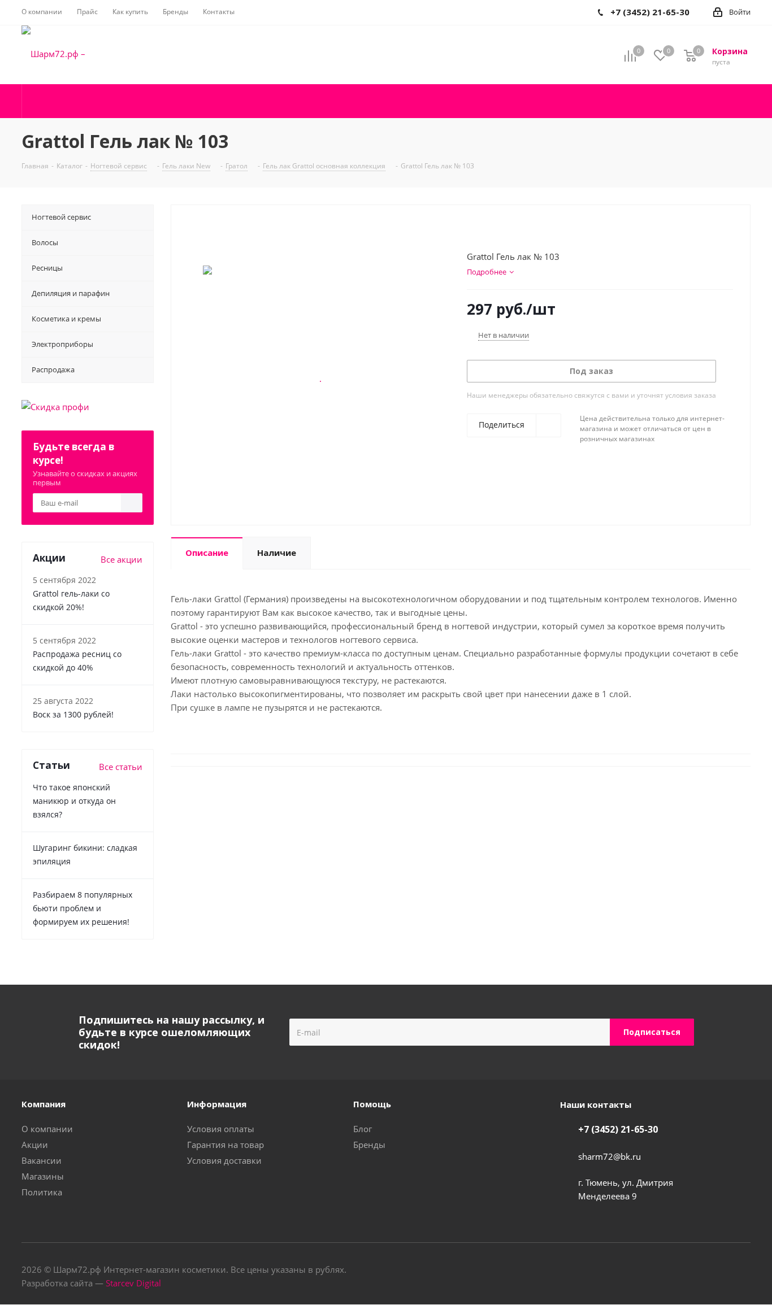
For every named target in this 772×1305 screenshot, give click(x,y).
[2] (483, 230)
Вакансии (41, 1160)
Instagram (742, 1270)
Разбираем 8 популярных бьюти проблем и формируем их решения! (82, 908)
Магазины (42, 1176)
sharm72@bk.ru (609, 1156)
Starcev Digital (133, 1283)
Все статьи (120, 766)
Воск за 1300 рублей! (73, 714)
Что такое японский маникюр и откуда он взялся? (74, 801)
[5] (515, 230)
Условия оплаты (220, 1128)
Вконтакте (713, 1270)
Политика (41, 1192)
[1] (472, 230)
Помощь (372, 1104)
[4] (504, 230)
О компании (47, 1128)
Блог (362, 1128)
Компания (43, 1104)
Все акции (121, 559)
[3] (493, 230)
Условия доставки (224, 1160)
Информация (216, 1104)
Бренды (369, 1144)
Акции (34, 1144)
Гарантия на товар (225, 1144)
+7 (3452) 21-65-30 (618, 1129)
